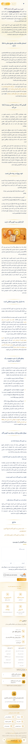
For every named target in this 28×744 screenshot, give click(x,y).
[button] (4, 740)
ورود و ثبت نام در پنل (19, 651)
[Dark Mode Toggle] (24, 740)
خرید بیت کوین (8, 651)
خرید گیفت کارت (20, 662)
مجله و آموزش (20, 659)
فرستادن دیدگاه (22, 579)
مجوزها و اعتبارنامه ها (19, 657)
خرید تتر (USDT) (8, 657)
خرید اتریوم (9, 654)
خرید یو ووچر (8, 659)
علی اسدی (18, 642)
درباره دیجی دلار (20, 654)
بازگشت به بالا (22, 740)
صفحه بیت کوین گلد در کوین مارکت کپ (14, 535)
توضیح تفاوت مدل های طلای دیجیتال (16, 94)
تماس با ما (21, 665)
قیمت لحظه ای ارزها (7, 662)
